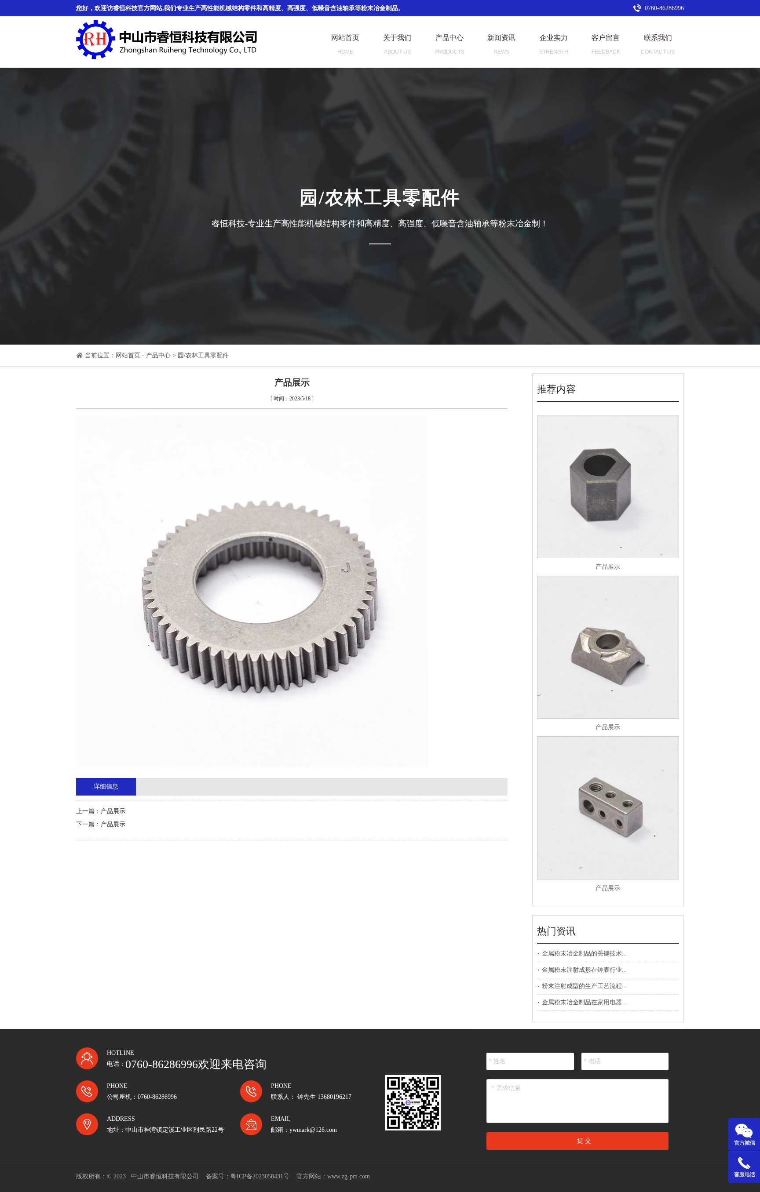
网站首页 (128, 355)
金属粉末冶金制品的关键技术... (584, 953)
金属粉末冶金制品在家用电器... (584, 1002)
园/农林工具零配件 (203, 355)
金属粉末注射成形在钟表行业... (584, 970)
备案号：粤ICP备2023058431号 (247, 1176)
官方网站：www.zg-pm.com (333, 1176)
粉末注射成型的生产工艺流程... (584, 986)
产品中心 (158, 355)
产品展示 (608, 566)
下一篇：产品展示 (100, 824)
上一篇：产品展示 (100, 811)
